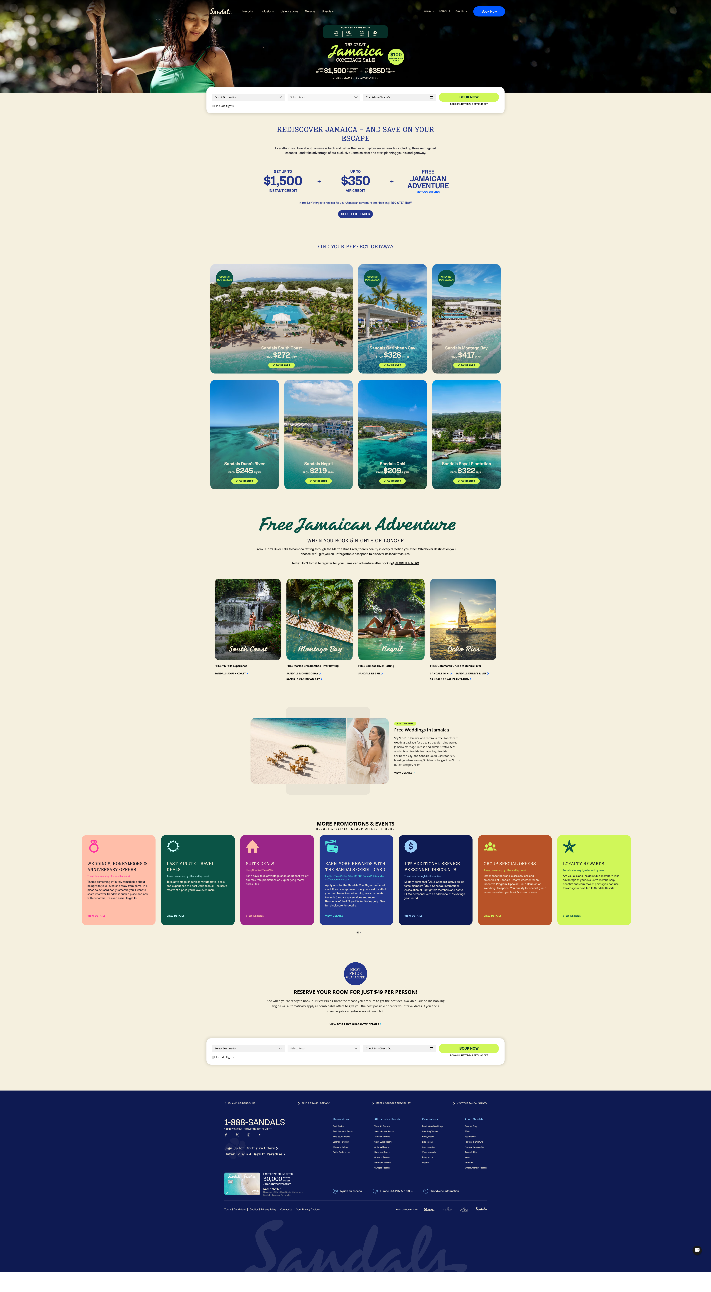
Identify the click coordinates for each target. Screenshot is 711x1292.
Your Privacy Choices (308, 1209)
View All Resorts (382, 1126)
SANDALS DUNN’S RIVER (470, 673)
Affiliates (469, 1162)
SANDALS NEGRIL (369, 673)
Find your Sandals (341, 1136)
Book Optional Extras (343, 1131)
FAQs (467, 1131)
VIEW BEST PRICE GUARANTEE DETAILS (354, 1024)
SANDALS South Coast (230, 673)
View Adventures (428, 192)
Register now (401, 202)
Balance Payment (341, 1141)
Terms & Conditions (235, 1209)
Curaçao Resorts (382, 1167)
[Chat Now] (697, 1250)
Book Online (338, 1126)
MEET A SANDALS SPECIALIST (393, 1103)
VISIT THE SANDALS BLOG (472, 1103)
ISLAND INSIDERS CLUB (241, 1103)
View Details (403, 772)
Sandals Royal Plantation (449, 679)
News (467, 1157)
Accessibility (471, 1152)
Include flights (225, 106)
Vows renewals (429, 1152)
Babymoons (427, 1157)
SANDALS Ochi (440, 673)
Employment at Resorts (476, 1167)
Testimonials (470, 1136)
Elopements (427, 1141)
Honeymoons (428, 1136)
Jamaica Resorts (382, 1136)
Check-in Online (340, 1147)
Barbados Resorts (382, 1162)
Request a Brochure (474, 1141)
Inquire (425, 1162)
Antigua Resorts (381, 1147)
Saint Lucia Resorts (383, 1141)
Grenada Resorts (382, 1157)
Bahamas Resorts (382, 1152)
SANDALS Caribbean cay (303, 679)
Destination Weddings (432, 1126)
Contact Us (286, 1209)
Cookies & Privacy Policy (263, 1209)
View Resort (281, 365)
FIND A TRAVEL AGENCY (316, 1103)
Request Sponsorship (474, 1147)
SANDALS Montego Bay (302, 673)
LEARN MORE (271, 1188)
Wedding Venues (430, 1131)
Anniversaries (428, 1147)
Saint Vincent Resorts (384, 1131)
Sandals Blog (471, 1126)
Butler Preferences (341, 1152)
